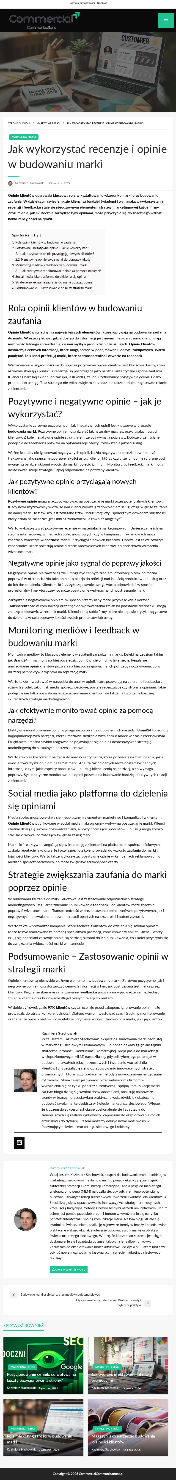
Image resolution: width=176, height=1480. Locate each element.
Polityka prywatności (82, 3)
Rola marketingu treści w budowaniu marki (39, 1439)
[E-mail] (19, 1143)
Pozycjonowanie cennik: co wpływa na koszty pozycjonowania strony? (41, 1377)
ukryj (36, 235)
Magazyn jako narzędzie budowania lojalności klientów (123, 1439)
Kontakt (102, 3)
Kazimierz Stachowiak (29, 183)
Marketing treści (48, 123)
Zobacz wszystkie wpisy (68, 1269)
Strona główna (19, 123)
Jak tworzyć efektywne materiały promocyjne (121, 1377)
